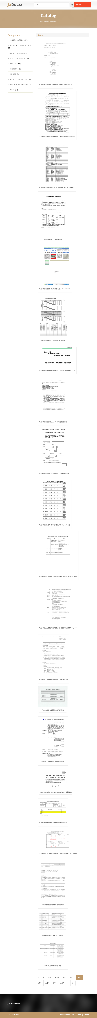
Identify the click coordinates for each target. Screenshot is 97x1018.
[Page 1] (38, 977)
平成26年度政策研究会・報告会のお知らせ (53, 761)
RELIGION (12, 74)
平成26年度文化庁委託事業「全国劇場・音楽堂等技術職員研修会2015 (58, 628)
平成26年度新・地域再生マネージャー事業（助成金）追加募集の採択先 (58, 576)
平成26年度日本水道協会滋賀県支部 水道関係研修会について (55, 85)
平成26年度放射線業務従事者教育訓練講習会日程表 (53, 822)
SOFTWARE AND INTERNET (18, 79)
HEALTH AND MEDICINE (17, 58)
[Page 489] (68, 983)
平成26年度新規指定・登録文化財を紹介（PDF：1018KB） (55, 289)
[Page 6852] (73, 983)
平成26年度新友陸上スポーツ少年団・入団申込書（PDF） (54, 473)
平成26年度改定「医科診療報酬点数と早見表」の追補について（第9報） (58, 853)
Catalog (40, 35)
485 (57, 977)
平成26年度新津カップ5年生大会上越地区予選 (53, 340)
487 (72, 977)
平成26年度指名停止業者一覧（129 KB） (53, 935)
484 (49, 977)
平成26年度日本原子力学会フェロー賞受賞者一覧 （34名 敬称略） (57, 188)
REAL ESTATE (13, 69)
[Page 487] (43, 977)
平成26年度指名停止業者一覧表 (52, 966)
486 (64, 977)
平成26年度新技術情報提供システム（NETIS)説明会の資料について (57, 370)
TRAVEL (12, 90)
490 (47, 983)
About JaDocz (65, 1015)
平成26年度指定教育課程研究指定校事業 (53, 905)
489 (40, 983)
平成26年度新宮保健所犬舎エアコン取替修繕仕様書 (53, 422)
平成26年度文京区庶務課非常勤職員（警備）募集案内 (53, 679)
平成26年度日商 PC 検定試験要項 (53, 239)
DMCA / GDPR (76, 1015)
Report (86, 1015)
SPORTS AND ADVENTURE (18, 85)
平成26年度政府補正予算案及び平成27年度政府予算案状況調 (55, 792)
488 (79, 977)
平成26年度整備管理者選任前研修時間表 (53, 710)
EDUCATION (13, 64)
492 (62, 983)
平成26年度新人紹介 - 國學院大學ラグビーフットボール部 (54, 525)
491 (54, 983)
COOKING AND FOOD (17, 40)
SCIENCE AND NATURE (17, 53)
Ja (15, 4)
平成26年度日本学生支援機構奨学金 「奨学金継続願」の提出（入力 (57, 136)
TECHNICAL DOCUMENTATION (20, 45)
